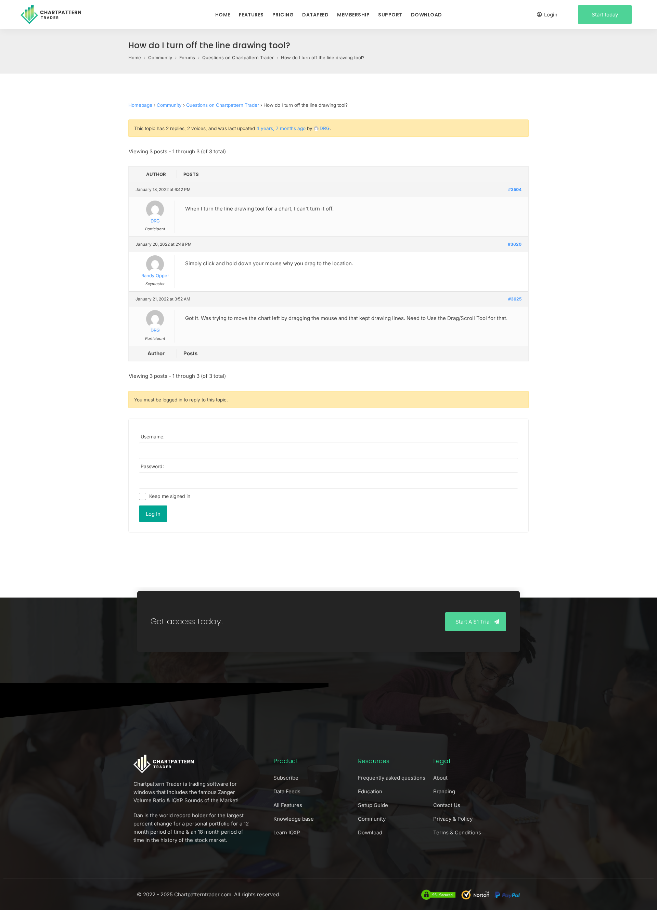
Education (370, 791)
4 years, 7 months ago (281, 128)
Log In (153, 514)
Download (426, 14)
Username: (153, 436)
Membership (353, 14)
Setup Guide (373, 805)
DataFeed (315, 14)
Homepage (140, 105)
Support (390, 14)
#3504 (514, 189)
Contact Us (446, 805)
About (440, 777)
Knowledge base (293, 819)
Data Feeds (286, 791)
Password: (152, 466)
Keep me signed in (169, 496)
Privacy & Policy (453, 819)
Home (222, 14)
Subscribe (285, 777)
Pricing (283, 14)
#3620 (514, 244)
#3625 (514, 299)
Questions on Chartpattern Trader (222, 105)
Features (251, 14)
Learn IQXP (286, 832)
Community (169, 105)
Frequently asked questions (391, 777)
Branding (444, 791)
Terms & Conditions (457, 832)
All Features (287, 805)
